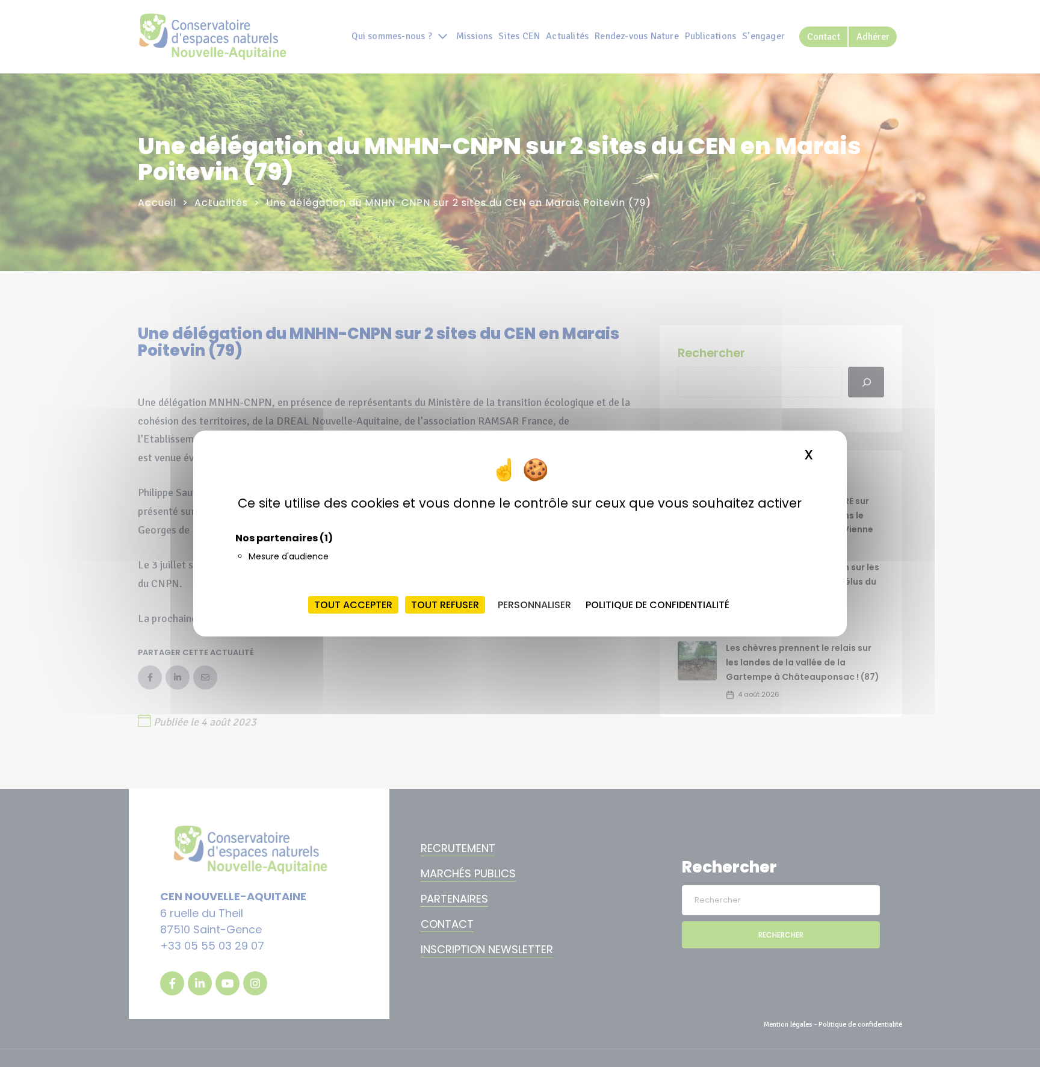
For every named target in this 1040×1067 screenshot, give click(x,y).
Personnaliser (534, 605)
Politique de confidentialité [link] (657, 605)
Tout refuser (445, 605)
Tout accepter (353, 605)
